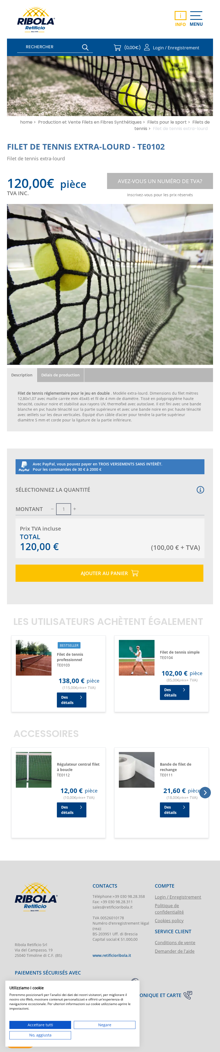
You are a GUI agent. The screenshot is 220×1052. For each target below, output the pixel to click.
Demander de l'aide (175, 951)
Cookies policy (169, 920)
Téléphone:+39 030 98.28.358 (119, 896)
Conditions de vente (175, 942)
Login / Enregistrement (178, 897)
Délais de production (60, 374)
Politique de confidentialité (169, 909)
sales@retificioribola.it (113, 907)
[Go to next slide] (205, 792)
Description (21, 374)
